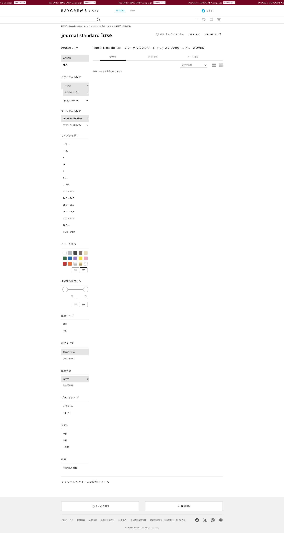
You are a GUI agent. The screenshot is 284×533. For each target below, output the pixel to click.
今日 (65, 434)
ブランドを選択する (72, 125)
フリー (66, 144)
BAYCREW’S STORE (81, 10)
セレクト (67, 413)
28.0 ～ (66, 225)
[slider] (65, 289)
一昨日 (66, 447)
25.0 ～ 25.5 (68, 205)
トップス (92, 26)
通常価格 (152, 56)
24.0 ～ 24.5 (68, 198)
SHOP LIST (194, 34)
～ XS (65, 151)
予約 (65, 331)
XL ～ (65, 178)
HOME (64, 26)
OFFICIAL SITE (211, 34)
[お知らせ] (211, 19)
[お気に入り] (204, 19)
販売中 (66, 379)
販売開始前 (68, 385)
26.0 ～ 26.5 (68, 212)
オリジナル (68, 406)
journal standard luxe (77, 26)
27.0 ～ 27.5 (68, 218)
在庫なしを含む (70, 468)
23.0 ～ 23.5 (68, 191)
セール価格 (193, 56)
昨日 (65, 440)
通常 (65, 324)
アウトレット (69, 358)
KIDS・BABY (69, 232)
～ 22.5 (66, 185)
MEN (65, 65)
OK (83, 270)
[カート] (219, 19)
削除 (75, 270)
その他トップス (104, 26)
